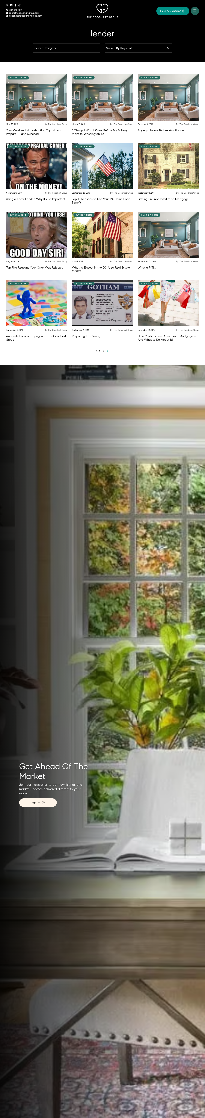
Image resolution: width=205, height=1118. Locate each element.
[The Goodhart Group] (102, 10)
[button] (172, 11)
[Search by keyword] (168, 48)
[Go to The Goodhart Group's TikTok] (19, 5)
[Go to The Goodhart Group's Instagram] (7, 5)
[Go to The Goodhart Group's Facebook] (15, 5)
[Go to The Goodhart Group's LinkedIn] (11, 5)
